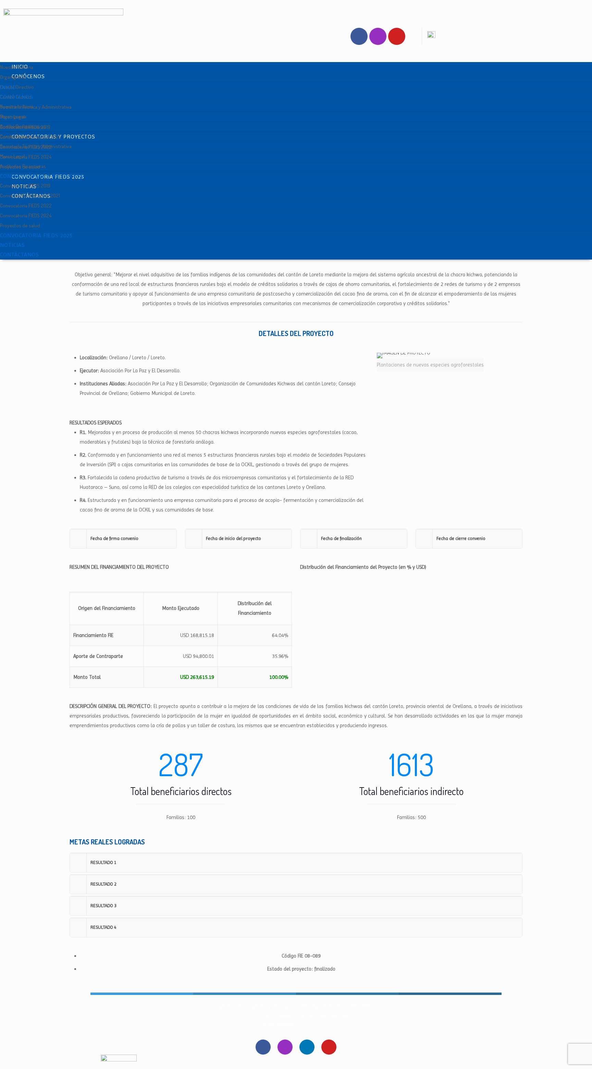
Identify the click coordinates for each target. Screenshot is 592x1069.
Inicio (8, 87)
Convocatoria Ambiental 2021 (30, 195)
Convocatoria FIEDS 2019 (25, 185)
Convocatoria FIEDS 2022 (26, 205)
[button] (123, 539)
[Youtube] (396, 36)
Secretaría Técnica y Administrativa (36, 107)
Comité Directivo (17, 87)
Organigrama (13, 77)
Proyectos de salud (20, 225)
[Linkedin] (306, 1047)
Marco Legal (12, 156)
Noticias (12, 245)
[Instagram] (377, 36)
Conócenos (28, 76)
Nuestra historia (16, 67)
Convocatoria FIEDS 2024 (25, 157)
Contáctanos (19, 254)
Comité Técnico (15, 136)
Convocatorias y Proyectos (42, 176)
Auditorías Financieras (23, 166)
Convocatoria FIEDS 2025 (36, 235)
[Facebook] (359, 36)
